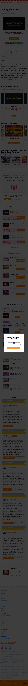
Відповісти (13, 348)
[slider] (14, 343)
